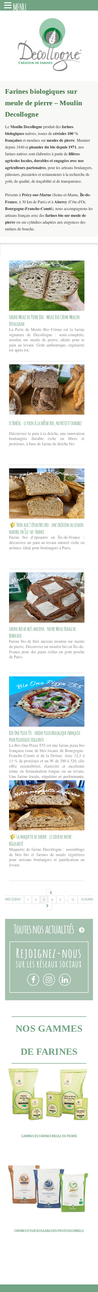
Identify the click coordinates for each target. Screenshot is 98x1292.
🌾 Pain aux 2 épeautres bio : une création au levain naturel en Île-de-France (46, 527)
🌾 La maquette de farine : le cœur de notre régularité (40, 839)
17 (73, 899)
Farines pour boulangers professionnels (49, 1231)
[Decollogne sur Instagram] (49, 980)
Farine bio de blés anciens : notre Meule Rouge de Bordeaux (42, 631)
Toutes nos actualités (44, 928)
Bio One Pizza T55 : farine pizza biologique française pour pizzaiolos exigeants (44, 735)
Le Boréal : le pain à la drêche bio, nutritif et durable (45, 423)
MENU (19, 6)
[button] (8, 6)
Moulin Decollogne (49, 47)
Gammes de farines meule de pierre (49, 1136)
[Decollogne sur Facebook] (33, 980)
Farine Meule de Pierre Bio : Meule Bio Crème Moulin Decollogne (44, 320)
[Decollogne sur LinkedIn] (65, 980)
